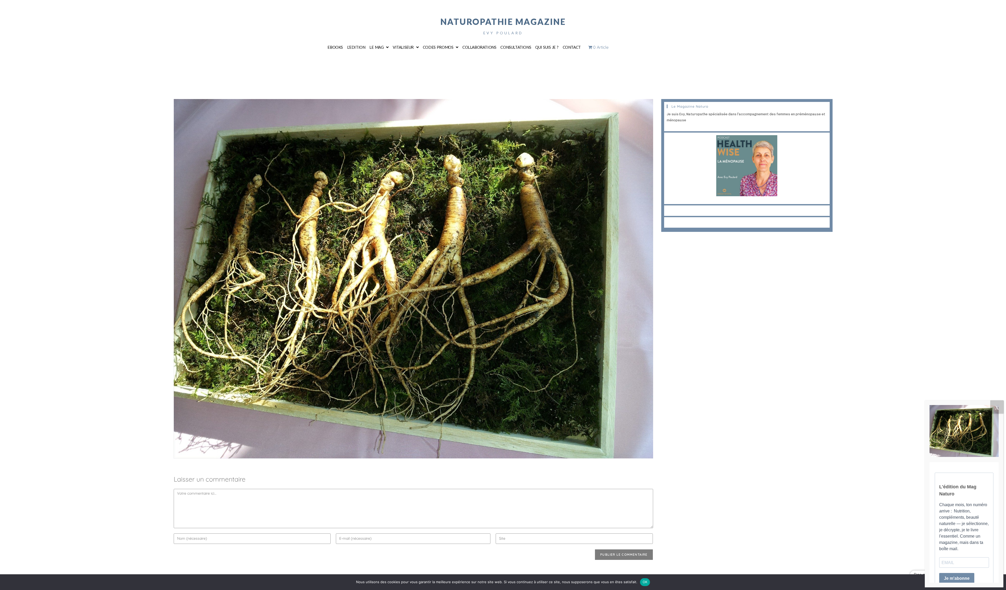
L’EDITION (356, 47)
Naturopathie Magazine (503, 22)
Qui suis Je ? (546, 47)
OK (645, 582)
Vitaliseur (403, 47)
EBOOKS (335, 47)
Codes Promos (438, 47)
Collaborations (479, 47)
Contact (572, 47)
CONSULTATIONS (515, 47)
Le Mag (376, 47)
